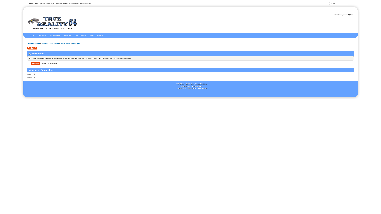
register (350, 15)
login (343, 15)
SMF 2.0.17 (180, 84)
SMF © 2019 (190, 84)
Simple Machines (201, 84)
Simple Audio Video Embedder (191, 86)
